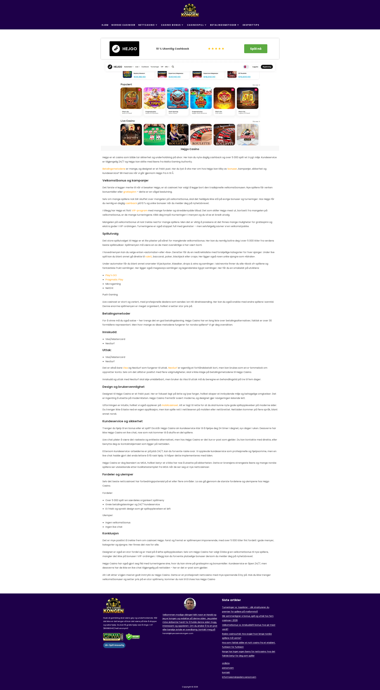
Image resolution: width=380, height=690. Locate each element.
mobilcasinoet (170, 405)
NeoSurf (172, 368)
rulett (148, 256)
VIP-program (139, 210)
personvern (228, 667)
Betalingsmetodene (113, 168)
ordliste (226, 663)
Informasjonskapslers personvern (239, 677)
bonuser (232, 168)
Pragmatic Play (114, 279)
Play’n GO (111, 275)
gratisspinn (129, 192)
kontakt (226, 672)
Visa (125, 368)
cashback (131, 203)
